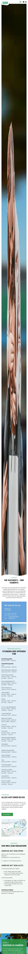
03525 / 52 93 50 (11, 615)
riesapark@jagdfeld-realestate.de (13, 617)
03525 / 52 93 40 (11, 613)
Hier (2, 860)
